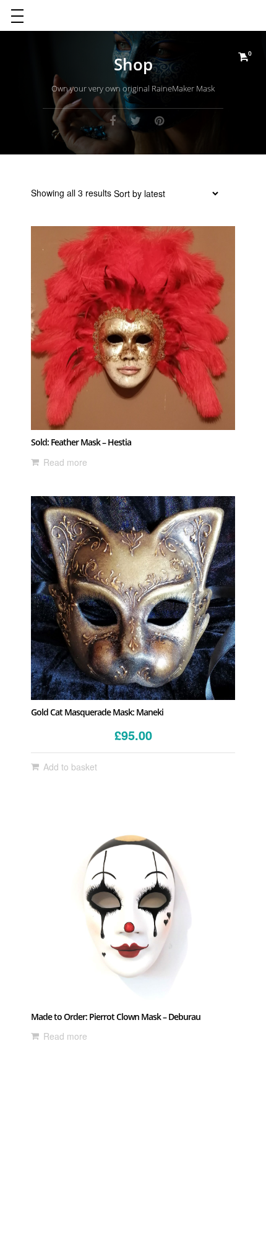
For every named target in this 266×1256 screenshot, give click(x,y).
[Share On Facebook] (112, 120)
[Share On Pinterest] (159, 120)
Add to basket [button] (70, 766)
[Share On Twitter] (136, 120)
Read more (65, 462)
